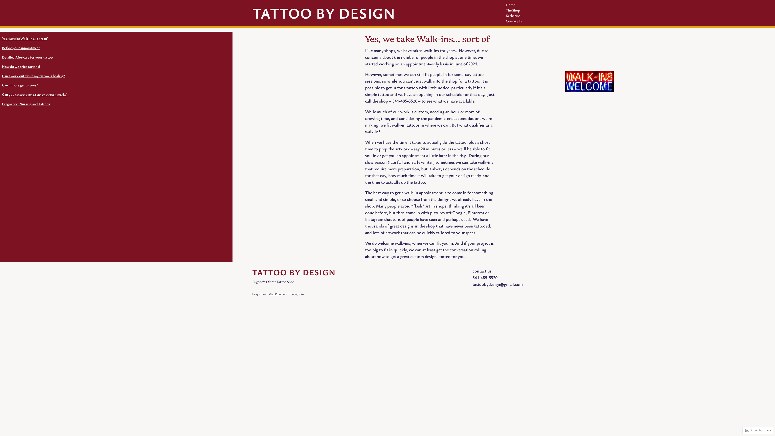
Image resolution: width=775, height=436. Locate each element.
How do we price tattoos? (21, 66)
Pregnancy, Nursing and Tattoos (26, 103)
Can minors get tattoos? (20, 85)
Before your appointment (21, 47)
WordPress (275, 294)
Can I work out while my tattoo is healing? (33, 75)
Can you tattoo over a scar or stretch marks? (34, 94)
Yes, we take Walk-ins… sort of (24, 38)
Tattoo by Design (323, 13)
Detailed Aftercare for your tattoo (27, 57)
